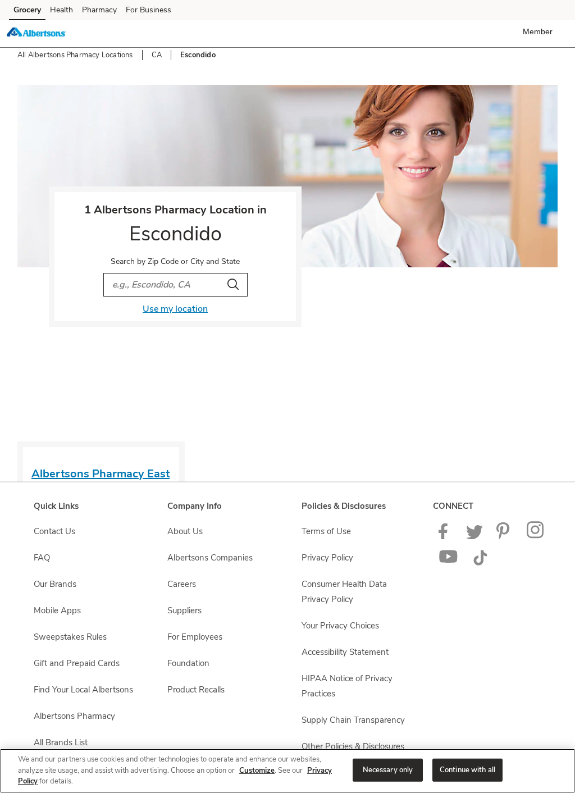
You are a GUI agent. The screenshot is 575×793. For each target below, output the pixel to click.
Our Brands (55, 584)
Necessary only (388, 769)
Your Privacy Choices (340, 625)
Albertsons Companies (210, 557)
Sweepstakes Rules (70, 636)
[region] (287, 771)
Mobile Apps (57, 610)
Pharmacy (99, 9)
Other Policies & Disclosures (353, 746)
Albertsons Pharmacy (74, 716)
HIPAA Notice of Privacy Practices (347, 686)
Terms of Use (326, 531)
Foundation (188, 663)
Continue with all (467, 769)
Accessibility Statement (345, 652)
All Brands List (61, 742)
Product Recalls (196, 689)
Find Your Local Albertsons (83, 689)
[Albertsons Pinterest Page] (505, 536)
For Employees (194, 636)
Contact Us (54, 531)
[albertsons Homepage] (36, 34)
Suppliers (184, 610)
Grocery (27, 9)
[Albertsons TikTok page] (480, 562)
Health (61, 9)
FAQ (42, 557)
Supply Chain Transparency (353, 720)
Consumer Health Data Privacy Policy (344, 591)
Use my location (175, 309)
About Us (185, 531)
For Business (148, 9)
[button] (540, 31)
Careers (181, 584)
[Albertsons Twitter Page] (474, 536)
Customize (257, 770)
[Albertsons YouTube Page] (449, 562)
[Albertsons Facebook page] (445, 536)
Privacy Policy (327, 557)
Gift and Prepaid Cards (77, 663)
